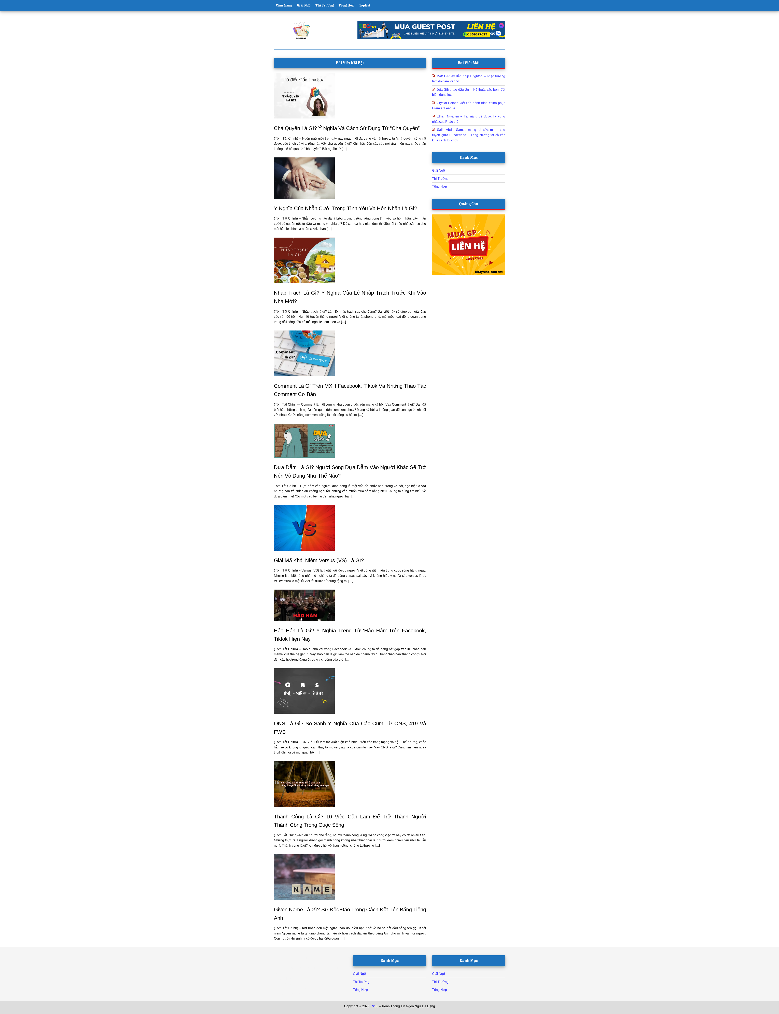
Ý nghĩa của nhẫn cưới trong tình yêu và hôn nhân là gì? (345, 208)
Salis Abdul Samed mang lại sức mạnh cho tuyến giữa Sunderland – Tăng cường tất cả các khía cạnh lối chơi (468, 135)
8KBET (387, 1011)
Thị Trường (440, 178)
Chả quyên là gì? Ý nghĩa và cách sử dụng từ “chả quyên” (347, 128)
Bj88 (378, 1011)
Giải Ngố (438, 170)
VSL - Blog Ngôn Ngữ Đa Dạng (301, 30)
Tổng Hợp (439, 186)
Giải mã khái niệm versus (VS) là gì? (319, 560)
